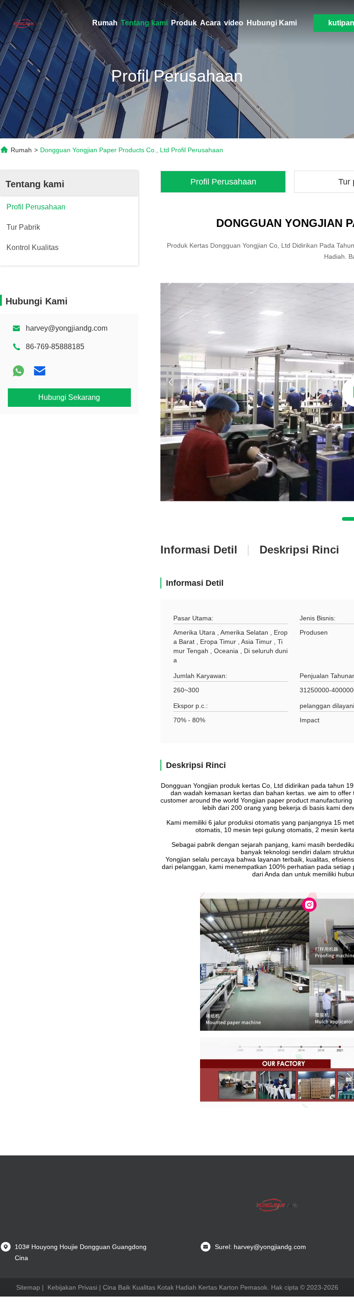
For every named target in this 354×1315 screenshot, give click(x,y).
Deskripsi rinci (299, 549)
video (233, 23)
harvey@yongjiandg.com (66, 328)
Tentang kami (144, 23)
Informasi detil (198, 549)
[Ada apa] (18, 370)
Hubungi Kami (272, 23)
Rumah (105, 23)
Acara (210, 23)
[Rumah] (27, 23)
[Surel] (39, 370)
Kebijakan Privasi (72, 1287)
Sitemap (28, 1287)
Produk (184, 23)
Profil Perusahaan (223, 181)
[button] (170, 382)
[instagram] (309, 905)
